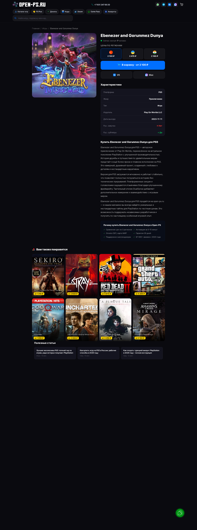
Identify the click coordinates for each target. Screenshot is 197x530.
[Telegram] (163, 4)
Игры (44, 28)
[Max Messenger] (175, 4)
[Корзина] (181, 4)
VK (118, 75)
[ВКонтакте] (169, 4)
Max (151, 75)
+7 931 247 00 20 (102, 4)
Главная (36, 28)
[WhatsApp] (157, 4)
